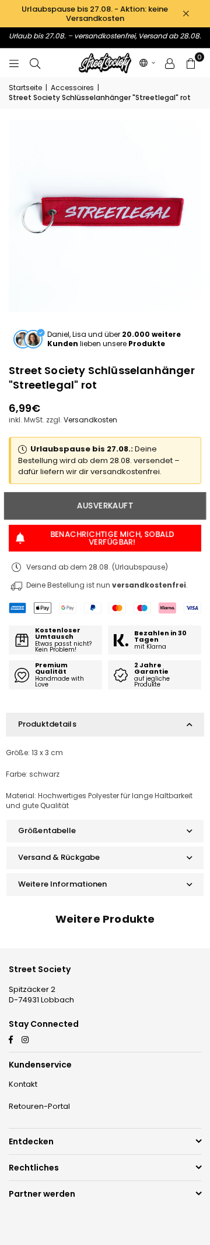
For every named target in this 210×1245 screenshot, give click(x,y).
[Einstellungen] (169, 62)
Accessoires (72, 88)
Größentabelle (47, 830)
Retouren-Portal (39, 1106)
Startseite (25, 88)
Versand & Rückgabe (59, 857)
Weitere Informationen (62, 884)
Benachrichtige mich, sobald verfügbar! (112, 537)
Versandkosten (90, 420)
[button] (147, 63)
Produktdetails (47, 724)
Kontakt (23, 1084)
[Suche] (35, 62)
